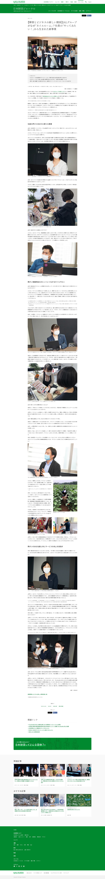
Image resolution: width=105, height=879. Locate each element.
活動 (62, 2)
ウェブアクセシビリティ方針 (56, 873)
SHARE (89, 15)
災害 (25, 844)
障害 (28, 844)
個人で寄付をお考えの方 (18, 849)
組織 (27, 836)
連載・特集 (81, 11)
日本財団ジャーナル (20, 5)
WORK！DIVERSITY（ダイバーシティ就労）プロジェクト (41, 730)
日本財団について (48, 2)
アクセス (43, 836)
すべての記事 (74, 11)
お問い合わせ (29, 873)
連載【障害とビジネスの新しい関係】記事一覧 (37, 694)
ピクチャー (88, 11)
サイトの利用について (37, 873)
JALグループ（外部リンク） (59, 91)
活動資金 (34, 836)
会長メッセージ (21, 836)
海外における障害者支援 (34, 732)
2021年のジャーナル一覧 (28, 5)
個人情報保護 (46, 873)
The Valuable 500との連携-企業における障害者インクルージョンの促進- (45, 724)
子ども (21, 844)
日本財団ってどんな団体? (18, 835)
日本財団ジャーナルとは (63, 11)
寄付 (67, 2)
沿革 (30, 836)
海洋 (14, 844)
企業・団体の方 (27, 849)
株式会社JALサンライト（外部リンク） (51, 96)
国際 (17, 844)
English (89, 2)
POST (84, 15)
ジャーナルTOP (52, 11)
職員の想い (27, 835)
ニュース (57, 2)
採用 (75, 2)
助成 (72, 2)
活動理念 (15, 836)
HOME (15, 5)
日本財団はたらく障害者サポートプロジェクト (39, 728)
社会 (31, 844)
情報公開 (38, 836)
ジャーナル (80, 2)
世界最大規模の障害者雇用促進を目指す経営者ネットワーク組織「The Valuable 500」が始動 (49, 726)
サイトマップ (66, 873)
